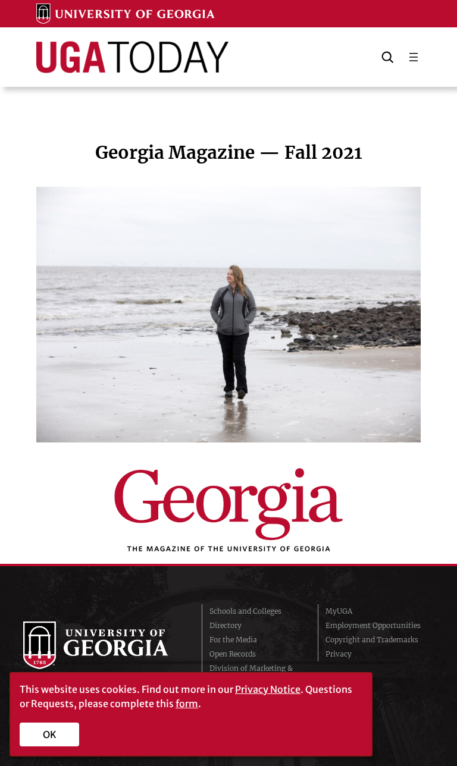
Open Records (232, 653)
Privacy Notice (268, 689)
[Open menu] (413, 57)
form (187, 704)
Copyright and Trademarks (371, 639)
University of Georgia (103, 645)
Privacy (338, 653)
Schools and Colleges (245, 611)
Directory (225, 625)
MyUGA (338, 611)
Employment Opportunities (373, 625)
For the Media (233, 639)
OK (50, 734)
